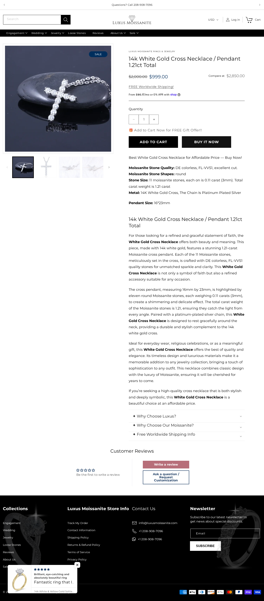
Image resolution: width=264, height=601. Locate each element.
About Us (9, 559)
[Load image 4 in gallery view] (92, 167)
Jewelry (8, 537)
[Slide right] (109, 167)
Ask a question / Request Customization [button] (166, 477)
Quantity (136, 109)
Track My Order (77, 523)
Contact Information (81, 530)
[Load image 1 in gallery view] (23, 167)
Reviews (8, 552)
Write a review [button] (166, 464)
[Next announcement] (259, 4)
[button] (15, 33)
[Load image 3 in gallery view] (69, 167)
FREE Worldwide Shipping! (151, 87)
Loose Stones (12, 545)
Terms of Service (78, 552)
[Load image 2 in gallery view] (46, 167)
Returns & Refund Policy (83, 545)
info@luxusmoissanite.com (158, 523)
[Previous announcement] (4, 4)
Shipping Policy (78, 537)
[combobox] (36, 20)
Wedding (9, 530)
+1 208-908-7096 (151, 531)
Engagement (12, 523)
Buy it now (206, 142)
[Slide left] (7, 167)
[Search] (66, 20)
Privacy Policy (77, 559)
